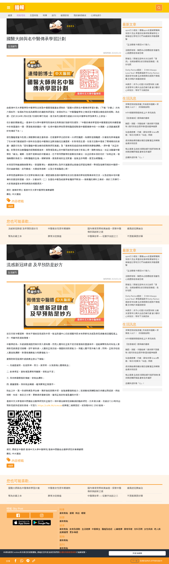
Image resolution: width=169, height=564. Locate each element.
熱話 (77, 513)
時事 (45, 15)
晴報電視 (21, 15)
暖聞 (83, 513)
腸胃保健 (128, 529)
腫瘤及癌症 (107, 529)
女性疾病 (148, 529)
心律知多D (96, 15)
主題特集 (34, 15)
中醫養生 (96, 529)
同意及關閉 (137, 553)
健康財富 (65, 15)
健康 (10, 15)
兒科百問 (138, 529)
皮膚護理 (64, 532)
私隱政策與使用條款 (67, 552)
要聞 (72, 513)
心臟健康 (118, 529)
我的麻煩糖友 (80, 15)
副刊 (54, 15)
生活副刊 (12, 46)
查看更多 (70, 26)
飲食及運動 (75, 529)
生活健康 (86, 529)
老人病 (157, 529)
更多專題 (74, 532)
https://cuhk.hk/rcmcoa (50, 405)
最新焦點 (64, 513)
